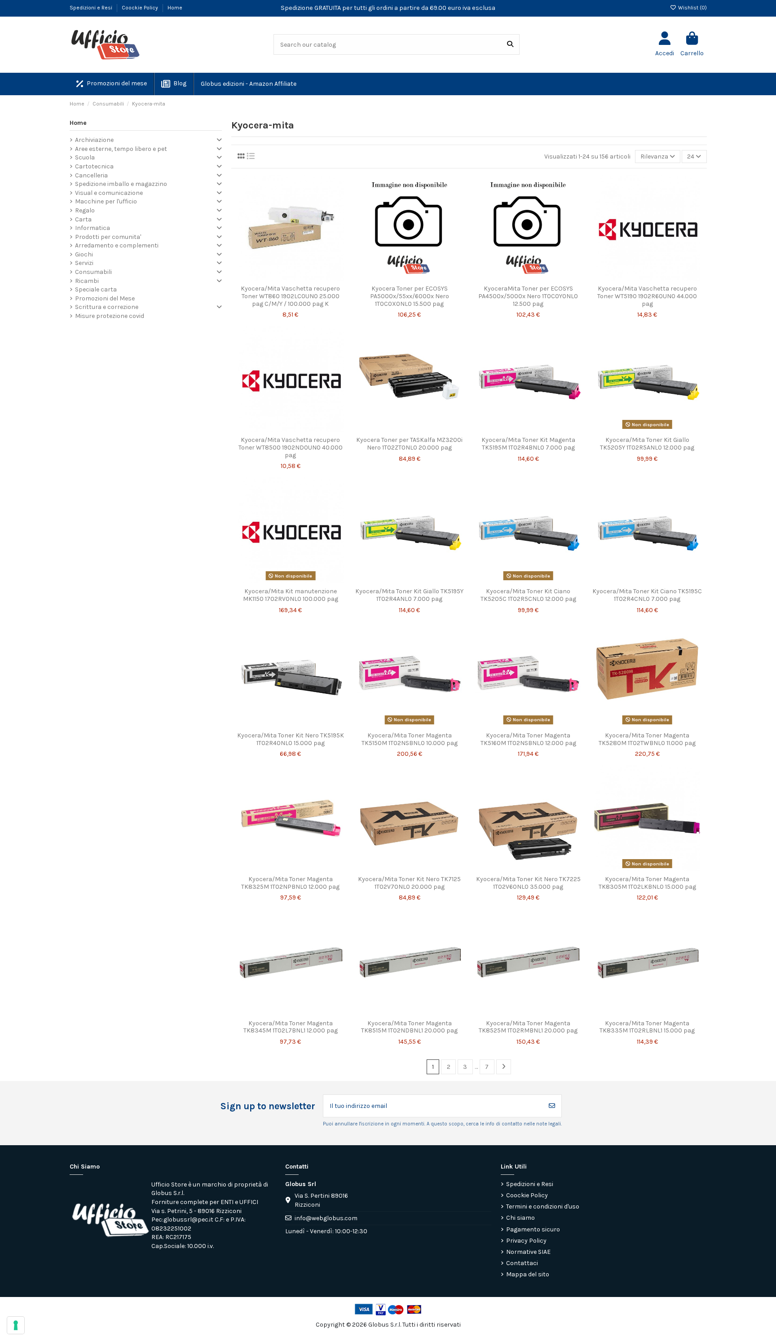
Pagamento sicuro (533, 1229)
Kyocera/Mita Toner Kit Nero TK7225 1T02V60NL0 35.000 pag (528, 883)
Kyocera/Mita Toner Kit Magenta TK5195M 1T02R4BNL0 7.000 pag (528, 443)
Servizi (84, 263)
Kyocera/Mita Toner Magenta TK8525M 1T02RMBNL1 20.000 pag (528, 1027)
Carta (83, 219)
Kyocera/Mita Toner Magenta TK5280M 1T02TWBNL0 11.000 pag (647, 739)
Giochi (84, 254)
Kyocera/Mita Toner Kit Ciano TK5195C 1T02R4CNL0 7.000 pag (647, 595)
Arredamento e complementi (117, 245)
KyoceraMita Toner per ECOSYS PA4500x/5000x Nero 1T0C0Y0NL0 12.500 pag (528, 296)
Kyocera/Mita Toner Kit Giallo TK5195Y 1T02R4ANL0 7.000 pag (409, 595)
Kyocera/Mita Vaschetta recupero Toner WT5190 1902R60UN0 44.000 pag (647, 296)
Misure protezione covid (109, 316)
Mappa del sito (527, 1274)
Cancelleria (91, 175)
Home (175, 7)
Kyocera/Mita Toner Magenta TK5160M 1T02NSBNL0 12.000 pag (528, 739)
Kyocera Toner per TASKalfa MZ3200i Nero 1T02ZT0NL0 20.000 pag (409, 443)
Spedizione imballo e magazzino (121, 184)
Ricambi (87, 281)
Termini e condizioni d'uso (542, 1206)
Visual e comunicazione (109, 193)
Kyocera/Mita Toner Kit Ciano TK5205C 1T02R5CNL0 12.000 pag (528, 595)
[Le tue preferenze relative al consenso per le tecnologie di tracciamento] (15, 1325)
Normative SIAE (528, 1252)
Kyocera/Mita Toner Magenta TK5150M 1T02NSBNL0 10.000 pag (410, 739)
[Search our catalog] (510, 44)
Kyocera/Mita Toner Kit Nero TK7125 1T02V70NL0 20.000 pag (409, 883)
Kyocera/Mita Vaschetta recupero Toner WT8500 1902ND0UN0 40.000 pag (290, 447)
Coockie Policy (140, 7)
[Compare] (290, 277)
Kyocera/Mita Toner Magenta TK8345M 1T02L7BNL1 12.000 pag (290, 1027)
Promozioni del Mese (105, 298)
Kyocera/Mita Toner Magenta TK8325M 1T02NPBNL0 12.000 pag (290, 883)
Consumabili (93, 272)
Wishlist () (692, 7)
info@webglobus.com (326, 1218)
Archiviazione (94, 140)
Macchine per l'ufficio (106, 201)
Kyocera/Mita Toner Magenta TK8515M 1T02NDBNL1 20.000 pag (409, 1027)
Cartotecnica (94, 166)
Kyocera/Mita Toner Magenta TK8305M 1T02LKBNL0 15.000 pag (647, 883)
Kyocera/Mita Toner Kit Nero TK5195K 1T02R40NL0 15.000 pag (290, 739)
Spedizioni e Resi (92, 7)
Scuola (85, 157)
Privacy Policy (526, 1240)
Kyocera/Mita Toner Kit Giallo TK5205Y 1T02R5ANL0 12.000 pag (647, 443)
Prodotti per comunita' (108, 237)
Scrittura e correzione (106, 307)
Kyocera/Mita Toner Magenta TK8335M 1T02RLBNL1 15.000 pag (647, 1027)
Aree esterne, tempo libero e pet (121, 149)
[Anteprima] (303, 277)
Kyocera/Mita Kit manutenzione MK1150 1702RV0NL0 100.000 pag (290, 595)
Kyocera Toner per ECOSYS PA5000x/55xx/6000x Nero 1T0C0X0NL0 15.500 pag (409, 296)
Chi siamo (520, 1218)
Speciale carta (96, 289)
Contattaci (522, 1263)
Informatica (92, 228)
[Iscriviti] (551, 1106)
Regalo (85, 210)
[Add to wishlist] (277, 277)
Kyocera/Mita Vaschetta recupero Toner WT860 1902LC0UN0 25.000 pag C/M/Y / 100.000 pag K (290, 296)
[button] (248, 84)
